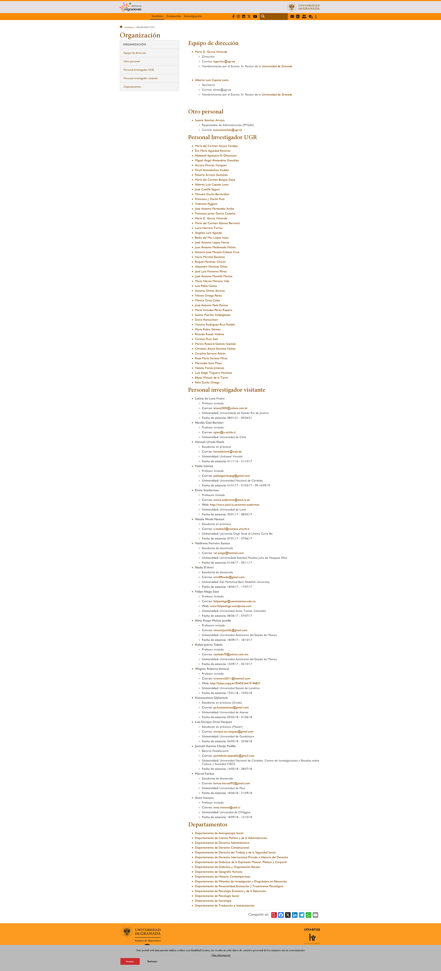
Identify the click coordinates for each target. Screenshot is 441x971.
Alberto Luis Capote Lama (212, 80)
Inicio (121, 27)
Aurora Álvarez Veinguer (211, 165)
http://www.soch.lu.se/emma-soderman (234, 504)
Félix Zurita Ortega (207, 382)
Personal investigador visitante (141, 78)
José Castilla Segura (207, 189)
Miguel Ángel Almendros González (217, 160)
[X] (288, 915)
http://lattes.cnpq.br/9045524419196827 (235, 683)
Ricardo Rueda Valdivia (209, 334)
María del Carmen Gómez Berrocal (217, 223)
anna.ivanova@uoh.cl (226, 807)
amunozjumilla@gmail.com (230, 630)
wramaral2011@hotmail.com (231, 678)
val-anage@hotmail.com (228, 553)
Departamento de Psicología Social (217, 896)
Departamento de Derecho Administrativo (222, 842)
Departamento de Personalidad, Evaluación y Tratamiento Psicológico (239, 886)
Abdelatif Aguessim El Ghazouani (216, 155)
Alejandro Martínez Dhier (211, 266)
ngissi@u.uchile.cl (224, 432)
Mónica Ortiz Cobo (207, 300)
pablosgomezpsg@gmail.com (231, 475)
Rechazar (152, 961)
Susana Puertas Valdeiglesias (212, 315)
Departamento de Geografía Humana (218, 871)
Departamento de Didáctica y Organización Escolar (227, 867)
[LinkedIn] (295, 915)
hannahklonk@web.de (227, 451)
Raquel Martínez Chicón (210, 261)
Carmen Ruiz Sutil (206, 339)
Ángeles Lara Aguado (208, 232)
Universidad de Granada (277, 66)
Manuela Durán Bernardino (212, 194)
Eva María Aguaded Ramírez (212, 150)
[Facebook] (281, 915)
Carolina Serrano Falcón (210, 353)
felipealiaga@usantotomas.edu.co (234, 601)
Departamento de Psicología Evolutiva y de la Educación (230, 891)
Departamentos (132, 86)
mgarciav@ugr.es (224, 61)
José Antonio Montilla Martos (213, 276)
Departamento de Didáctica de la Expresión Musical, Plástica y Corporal (241, 862)
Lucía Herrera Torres (208, 228)
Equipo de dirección (135, 52)
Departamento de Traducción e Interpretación (224, 905)
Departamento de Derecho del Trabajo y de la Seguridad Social (235, 852)
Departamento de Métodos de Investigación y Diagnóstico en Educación (241, 881)
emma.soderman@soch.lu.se (231, 500)
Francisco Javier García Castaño (215, 213)
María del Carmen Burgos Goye (215, 179)
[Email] (315, 915)
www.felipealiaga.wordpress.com (231, 606)
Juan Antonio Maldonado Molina (215, 247)
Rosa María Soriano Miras (211, 358)
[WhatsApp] (308, 915)
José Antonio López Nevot (212, 242)
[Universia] (312, 929)
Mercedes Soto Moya (208, 363)
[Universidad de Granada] (303, 7)
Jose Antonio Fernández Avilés (214, 208)
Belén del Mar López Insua (212, 237)
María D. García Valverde (211, 51)
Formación (174, 16)
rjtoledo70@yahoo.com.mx (230, 654)
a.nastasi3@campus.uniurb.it (231, 528)
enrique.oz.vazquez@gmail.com (233, 731)
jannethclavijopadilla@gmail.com (233, 755)
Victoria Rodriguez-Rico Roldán (215, 324)
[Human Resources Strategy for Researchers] (312, 938)
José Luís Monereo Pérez (211, 271)
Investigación (193, 16)
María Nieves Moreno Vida (212, 281)
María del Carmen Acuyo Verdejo (216, 146)
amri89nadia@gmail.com (229, 577)
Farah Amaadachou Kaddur (212, 170)
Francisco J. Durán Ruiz (210, 199)
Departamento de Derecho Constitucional (222, 847)
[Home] (186, 7)
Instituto (157, 16)
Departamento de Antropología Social (219, 833)
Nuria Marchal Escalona (210, 257)
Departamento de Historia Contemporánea (222, 876)
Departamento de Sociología (213, 900)
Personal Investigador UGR (139, 69)
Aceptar (130, 961)
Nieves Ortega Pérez (208, 295)
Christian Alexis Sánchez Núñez (215, 348)
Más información (221, 955)
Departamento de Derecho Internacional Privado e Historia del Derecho (241, 857)
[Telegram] (301, 915)
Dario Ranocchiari (206, 319)
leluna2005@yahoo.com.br (230, 408)
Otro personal (132, 61)
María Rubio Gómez (207, 329)
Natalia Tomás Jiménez (209, 368)
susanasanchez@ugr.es (227, 130)
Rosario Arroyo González (211, 175)
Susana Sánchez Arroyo (210, 120)
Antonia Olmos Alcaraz (210, 290)
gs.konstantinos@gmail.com (231, 707)
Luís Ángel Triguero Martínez (213, 372)
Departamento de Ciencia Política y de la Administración (231, 838)
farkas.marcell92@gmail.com (231, 783)
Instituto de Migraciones (148, 940)
